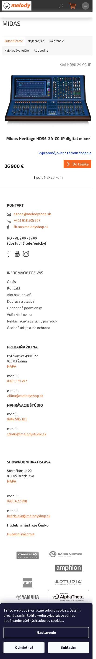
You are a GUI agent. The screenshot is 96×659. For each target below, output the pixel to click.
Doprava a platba (20, 301)
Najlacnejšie (36, 41)
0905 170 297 (17, 381)
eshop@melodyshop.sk (32, 214)
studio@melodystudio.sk (26, 434)
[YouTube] (18, 254)
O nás (11, 281)
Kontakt (14, 288)
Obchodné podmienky (24, 308)
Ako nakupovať (19, 294)
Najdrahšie (56, 41)
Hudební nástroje (20, 534)
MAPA (11, 366)
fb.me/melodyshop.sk (30, 226)
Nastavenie (46, 632)
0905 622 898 (17, 501)
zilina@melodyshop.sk (25, 395)
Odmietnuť (24, 647)
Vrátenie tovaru (19, 314)
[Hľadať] (61, 6)
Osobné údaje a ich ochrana (28, 327)
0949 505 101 (17, 419)
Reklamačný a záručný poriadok (32, 321)
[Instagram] (26, 254)
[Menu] (85, 6)
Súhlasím (68, 647)
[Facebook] (10, 254)
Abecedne (41, 50)
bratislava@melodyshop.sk (28, 516)
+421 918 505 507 (26, 220)
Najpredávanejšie (17, 50)
